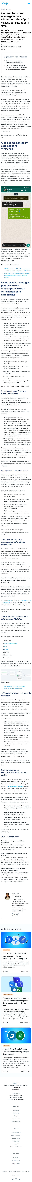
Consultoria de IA (16, 1121)
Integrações (6, 949)
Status (18, 1175)
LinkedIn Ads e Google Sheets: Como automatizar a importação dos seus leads (16, 1051)
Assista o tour (16, 1110)
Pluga (10, 600)
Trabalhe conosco (16, 1132)
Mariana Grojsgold (24, 1022)
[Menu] (29, 3)
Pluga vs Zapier (16, 1160)
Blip (5, 646)
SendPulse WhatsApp (10, 643)
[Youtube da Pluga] (12, 1179)
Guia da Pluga (16, 1141)
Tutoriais (7, 9)
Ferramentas (16, 1113)
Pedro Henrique (25, 971)
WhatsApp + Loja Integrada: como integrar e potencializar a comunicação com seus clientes (17, 275)
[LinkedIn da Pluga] (19, 1179)
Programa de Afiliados (16, 1146)
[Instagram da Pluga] (16, 1179)
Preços (16, 1116)
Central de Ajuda (16, 1138)
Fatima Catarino (6, 45)
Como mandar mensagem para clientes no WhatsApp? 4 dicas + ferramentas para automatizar (16, 67)
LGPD (13, 1175)
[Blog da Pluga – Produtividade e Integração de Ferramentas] (5, 3)
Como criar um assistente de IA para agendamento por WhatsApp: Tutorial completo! (15, 956)
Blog (2, 9)
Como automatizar (8, 994)
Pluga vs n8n (16, 1157)
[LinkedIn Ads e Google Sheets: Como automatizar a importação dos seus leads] (16, 1035)
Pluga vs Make (16, 1163)
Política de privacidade (14, 1171)
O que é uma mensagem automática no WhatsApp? (14, 61)
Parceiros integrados (16, 1135)
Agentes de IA (16, 1118)
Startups (16, 1144)
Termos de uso (25, 1171)
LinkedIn (15, 914)
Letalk (6, 649)
